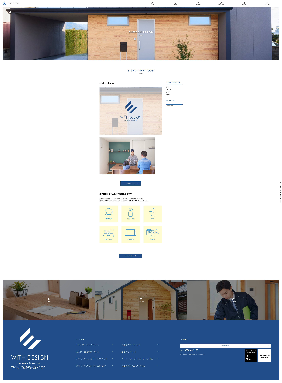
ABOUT (175, 4)
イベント (168, 87)
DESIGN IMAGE (221, 4)
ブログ (168, 92)
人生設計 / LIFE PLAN (131, 345)
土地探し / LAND (129, 352)
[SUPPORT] (233, 319)
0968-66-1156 (189, 350)
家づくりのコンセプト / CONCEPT (91, 359)
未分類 (168, 94)
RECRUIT (244, 4)
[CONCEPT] (141, 319)
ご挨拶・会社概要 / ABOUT (88, 352)
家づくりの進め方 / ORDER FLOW (91, 366)
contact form (225, 346)
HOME (152, 4)
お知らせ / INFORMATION (87, 345)
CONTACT (267, 4)
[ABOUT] (49, 319)
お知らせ (168, 89)
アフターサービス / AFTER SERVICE (137, 359)
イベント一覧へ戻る (130, 256)
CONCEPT (198, 4)
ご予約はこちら (130, 183)
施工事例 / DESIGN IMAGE (133, 366)
